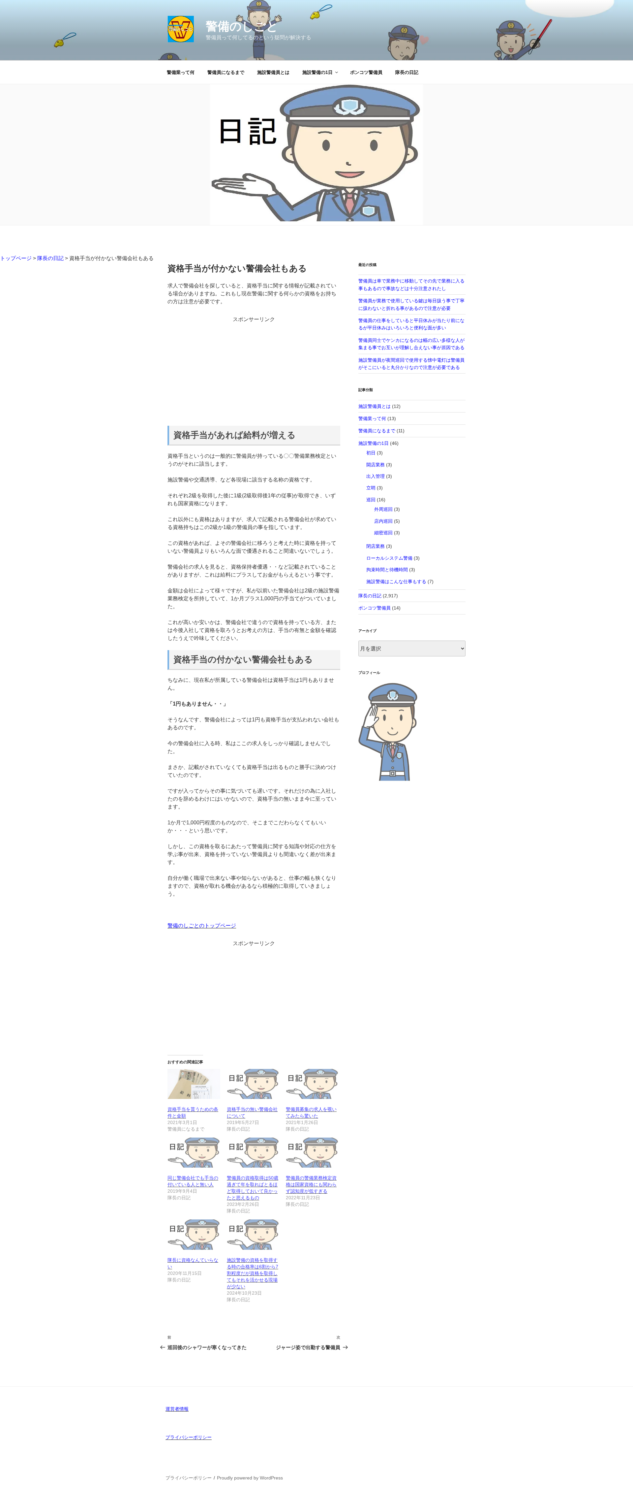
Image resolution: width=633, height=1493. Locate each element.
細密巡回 (383, 532)
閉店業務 (375, 546)
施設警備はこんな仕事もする (396, 581)
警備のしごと (242, 26)
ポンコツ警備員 (366, 72)
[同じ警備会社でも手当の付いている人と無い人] (193, 1153)
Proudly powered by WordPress (250, 1477)
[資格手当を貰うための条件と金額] (193, 1084)
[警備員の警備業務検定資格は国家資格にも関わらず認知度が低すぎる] (312, 1153)
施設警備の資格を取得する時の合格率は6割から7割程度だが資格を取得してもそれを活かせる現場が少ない (252, 1273)
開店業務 (375, 464)
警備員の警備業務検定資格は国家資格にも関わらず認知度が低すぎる (311, 1184)
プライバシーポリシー (189, 1437)
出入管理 (375, 476)
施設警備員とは (273, 72)
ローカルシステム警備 (389, 558)
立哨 (371, 487)
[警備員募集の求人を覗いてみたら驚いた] (312, 1084)
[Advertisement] (253, 369)
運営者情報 (177, 1408)
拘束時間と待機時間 (387, 569)
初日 (371, 452)
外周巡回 (383, 509)
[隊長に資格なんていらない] (193, 1234)
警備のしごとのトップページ (201, 925)
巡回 (371, 499)
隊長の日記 (406, 72)
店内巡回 (383, 521)
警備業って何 (181, 72)
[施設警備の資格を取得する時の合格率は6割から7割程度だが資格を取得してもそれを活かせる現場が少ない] (253, 1234)
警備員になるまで (225, 72)
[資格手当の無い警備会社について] (253, 1084)
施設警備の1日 (317, 72)
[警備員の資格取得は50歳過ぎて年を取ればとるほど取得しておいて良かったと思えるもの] (253, 1153)
